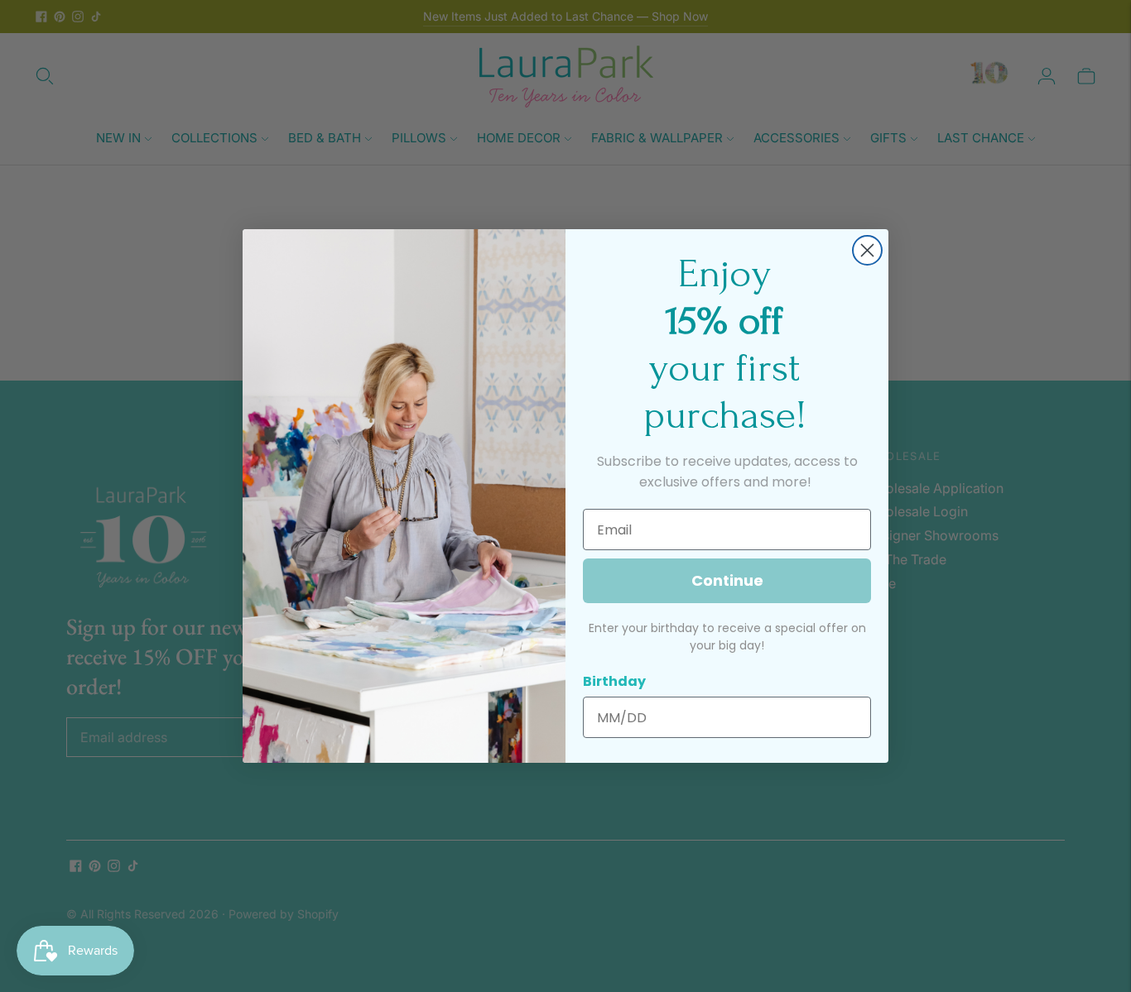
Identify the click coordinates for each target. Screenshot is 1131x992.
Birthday (614, 681)
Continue (727, 580)
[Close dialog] (867, 250)
